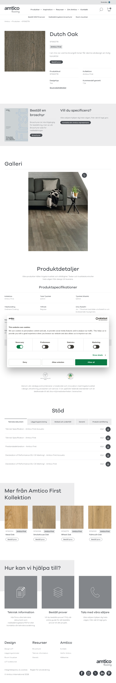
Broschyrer (36, 135)
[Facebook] (81, 673)
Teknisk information (40, 653)
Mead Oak (10, 534)
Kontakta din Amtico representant (75, 123)
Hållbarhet (64, 657)
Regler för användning (40, 670)
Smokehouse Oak (41, 534)
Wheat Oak (66, 534)
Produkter (35, 9)
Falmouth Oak (95, 534)
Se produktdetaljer (58, 88)
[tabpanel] (58, 446)
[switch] (45, 347)
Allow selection (58, 362)
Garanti (35, 657)
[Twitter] (95, 673)
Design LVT (9, 649)
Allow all (91, 362)
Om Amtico (72, 9)
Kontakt (84, 9)
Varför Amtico (65, 653)
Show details (98, 355)
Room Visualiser (11, 657)
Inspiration (48, 9)
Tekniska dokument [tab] (15, 422)
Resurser (60, 9)
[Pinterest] (108, 673)
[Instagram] (88, 673)
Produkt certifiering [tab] (100, 422)
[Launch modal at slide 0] (84, 175)
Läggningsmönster (12, 653)
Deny (25, 362)
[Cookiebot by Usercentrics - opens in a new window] (97, 319)
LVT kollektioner (11, 662)
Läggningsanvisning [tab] (39, 422)
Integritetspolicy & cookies (16, 670)
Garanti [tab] (82, 422)
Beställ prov (56, 62)
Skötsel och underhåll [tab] (62, 422)
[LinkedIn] (102, 673)
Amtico (7, 21)
